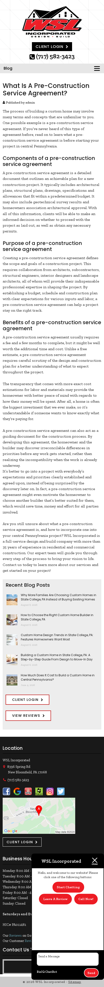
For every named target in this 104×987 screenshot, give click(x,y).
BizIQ (41, 972)
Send (91, 973)
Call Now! (85, 899)
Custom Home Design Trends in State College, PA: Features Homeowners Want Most (57, 637)
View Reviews (26, 715)
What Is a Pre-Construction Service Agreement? (46, 89)
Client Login (49, 46)
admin (30, 102)
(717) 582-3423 (55, 56)
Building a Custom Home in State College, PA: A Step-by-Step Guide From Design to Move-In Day (57, 657)
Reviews (15, 935)
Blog (8, 68)
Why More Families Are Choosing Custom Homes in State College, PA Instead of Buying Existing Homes (58, 597)
